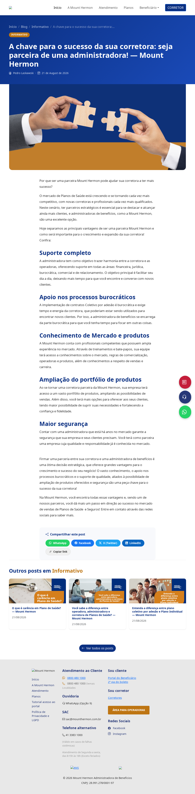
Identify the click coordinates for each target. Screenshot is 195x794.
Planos (128, 8)
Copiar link (60, 551)
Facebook (85, 543)
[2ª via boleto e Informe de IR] (185, 382)
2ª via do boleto (118, 682)
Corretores (115, 698)
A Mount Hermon (80, 8)
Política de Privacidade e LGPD (40, 716)
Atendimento (108, 8)
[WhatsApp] (185, 411)
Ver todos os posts (99, 648)
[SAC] (185, 397)
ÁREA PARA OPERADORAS (129, 710)
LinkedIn (135, 543)
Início (58, 8)
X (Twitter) (110, 543)
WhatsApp (59, 543)
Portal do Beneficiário (122, 678)
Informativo (40, 27)
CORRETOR (176, 8)
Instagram (119, 734)
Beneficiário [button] (148, 8)
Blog (24, 27)
